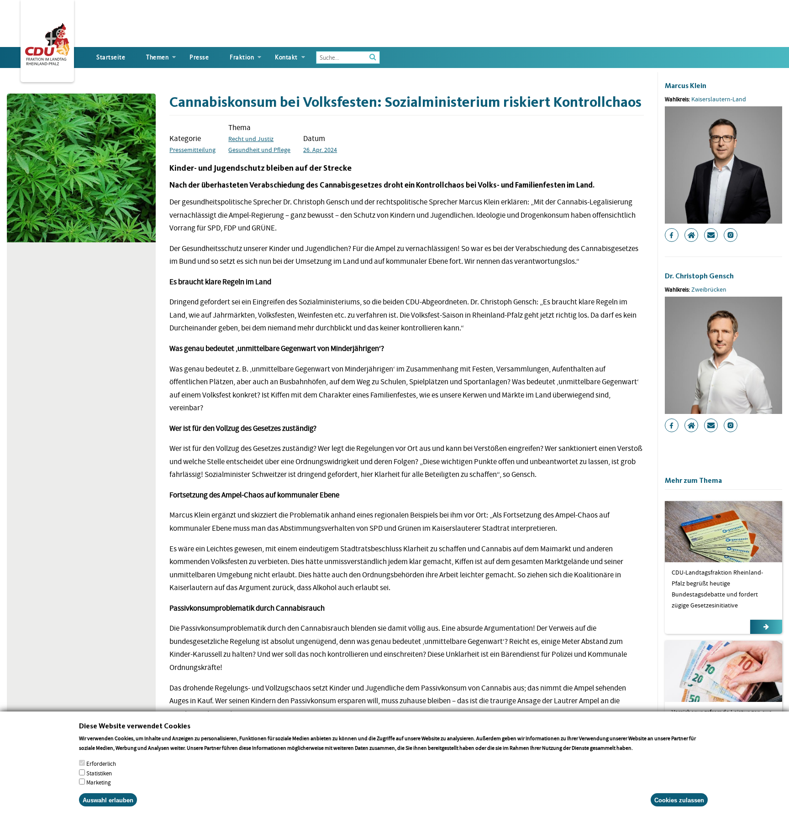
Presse (199, 57)
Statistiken (99, 773)
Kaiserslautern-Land (718, 99)
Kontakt (286, 57)
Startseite (110, 57)
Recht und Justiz (251, 139)
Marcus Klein (685, 85)
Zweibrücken (708, 289)
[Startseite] (47, 42)
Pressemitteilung (192, 150)
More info (646, 748)
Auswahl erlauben (108, 799)
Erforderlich (101, 763)
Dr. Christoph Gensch (699, 276)
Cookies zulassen (679, 799)
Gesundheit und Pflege (259, 150)
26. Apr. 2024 (320, 150)
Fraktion (242, 57)
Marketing (98, 782)
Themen (157, 57)
